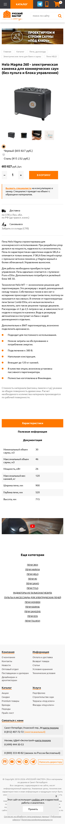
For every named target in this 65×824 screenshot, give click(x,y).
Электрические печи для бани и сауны (22, 56)
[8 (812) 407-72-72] (47, 4)
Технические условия (44, 673)
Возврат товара (41, 661)
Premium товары (10, 701)
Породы (6, 709)
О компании (8, 657)
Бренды (6, 705)
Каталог (20, 51)
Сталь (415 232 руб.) (17, 158)
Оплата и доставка (43, 657)
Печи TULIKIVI (32, 621)
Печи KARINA (32, 607)
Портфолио (39, 693)
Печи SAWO (32, 583)
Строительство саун (43, 697)
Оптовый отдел (10, 669)
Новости (6, 665)
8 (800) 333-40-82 (14, 753)
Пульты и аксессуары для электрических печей (32, 597)
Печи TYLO (32, 588)
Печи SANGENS (32, 611)
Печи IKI (32, 579)
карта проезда (51, 728)
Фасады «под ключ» (43, 705)
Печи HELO (51, 56)
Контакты (7, 661)
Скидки (6, 697)
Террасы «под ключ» (44, 701)
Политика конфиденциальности (37, 819)
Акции (5, 693)
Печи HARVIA (32, 569)
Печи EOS (32, 616)
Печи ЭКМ (32, 565)
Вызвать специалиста (18, 188)
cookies (36, 799)
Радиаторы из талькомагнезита (32, 593)
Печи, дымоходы (37, 51)
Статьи (36, 665)
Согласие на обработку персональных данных (26, 816)
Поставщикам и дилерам (15, 673)
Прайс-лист (8, 713)
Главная (7, 51)
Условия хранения (43, 669)
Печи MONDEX (32, 602)
